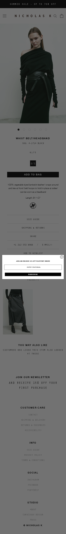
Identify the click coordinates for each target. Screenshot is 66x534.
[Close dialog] (61, 256)
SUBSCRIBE (33, 274)
